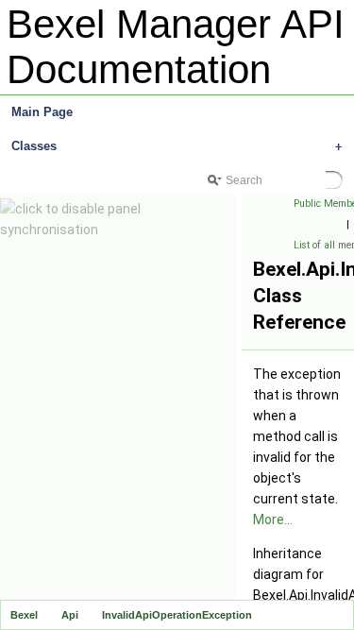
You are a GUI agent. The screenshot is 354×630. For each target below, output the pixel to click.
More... (273, 519)
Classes (176, 146)
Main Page (42, 112)
